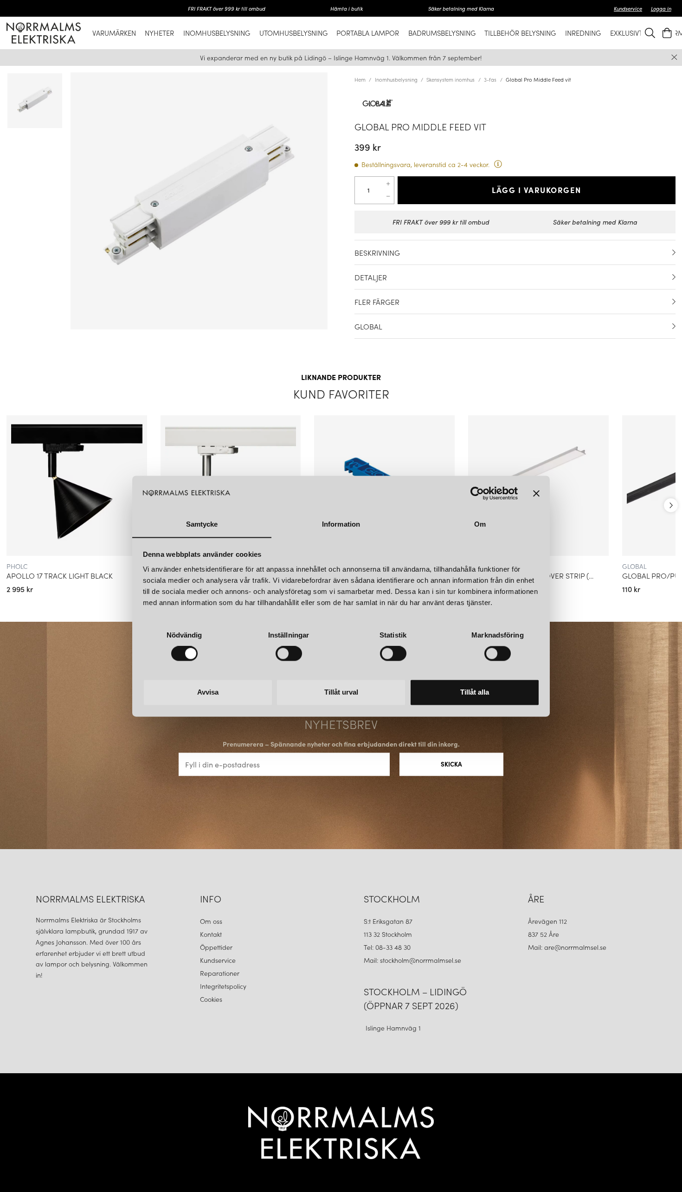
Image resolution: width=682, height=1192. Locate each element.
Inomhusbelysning (396, 79)
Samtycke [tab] (202, 524)
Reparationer (219, 973)
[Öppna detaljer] (674, 252)
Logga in (661, 8)
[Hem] (43, 32)
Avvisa (208, 692)
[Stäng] (674, 57)
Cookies (211, 999)
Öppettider (216, 947)
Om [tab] (480, 524)
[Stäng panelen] (536, 493)
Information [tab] (341, 524)
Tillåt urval (341, 692)
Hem (360, 79)
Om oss (211, 921)
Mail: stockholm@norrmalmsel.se (412, 960)
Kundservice (628, 8)
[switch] (289, 653)
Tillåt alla (474, 692)
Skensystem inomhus (450, 79)
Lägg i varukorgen (536, 189)
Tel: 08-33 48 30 (388, 947)
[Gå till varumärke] (515, 103)
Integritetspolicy (223, 986)
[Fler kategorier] (671, 505)
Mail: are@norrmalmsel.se (567, 947)
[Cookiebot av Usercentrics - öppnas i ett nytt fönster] (477, 493)
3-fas (490, 79)
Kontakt (212, 934)
